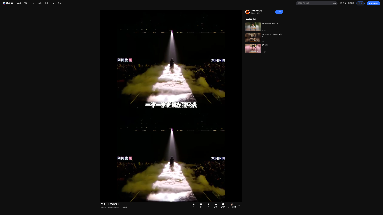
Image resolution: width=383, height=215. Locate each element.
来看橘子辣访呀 (256, 11)
